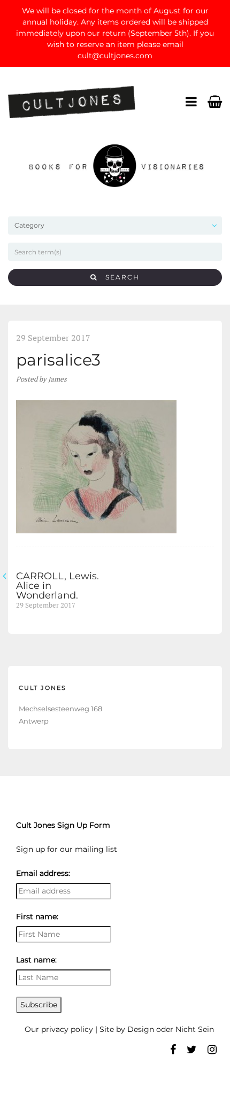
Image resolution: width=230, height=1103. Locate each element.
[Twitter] (192, 1049)
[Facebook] (173, 1049)
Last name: (36, 960)
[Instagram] (212, 1049)
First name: (37, 916)
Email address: (43, 873)
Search (118, 277)
